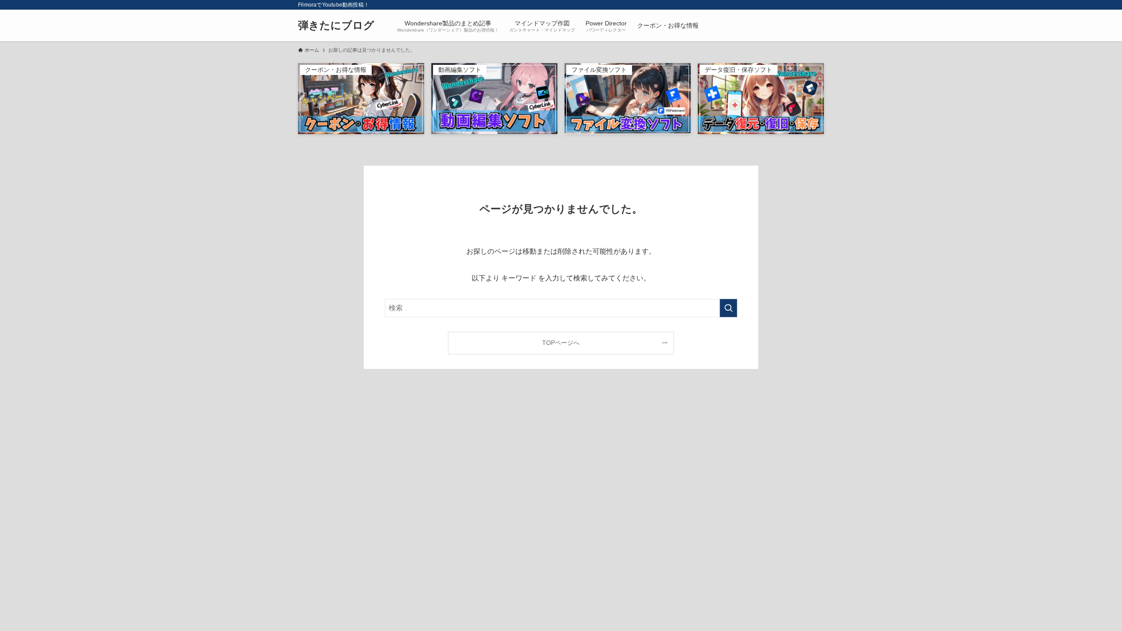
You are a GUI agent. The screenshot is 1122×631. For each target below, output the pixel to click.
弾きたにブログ (336, 25)
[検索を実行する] (728, 308)
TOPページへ (560, 342)
